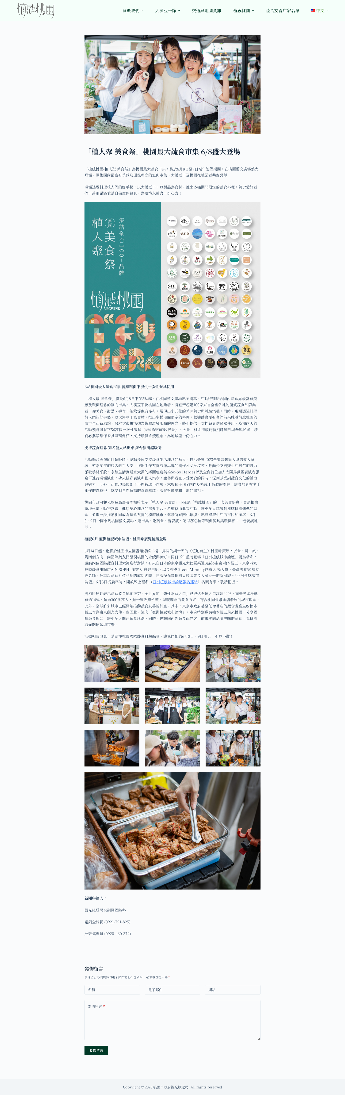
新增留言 (96, 1006)
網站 (211, 989)
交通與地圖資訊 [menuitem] (206, 10)
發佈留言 (96, 1050)
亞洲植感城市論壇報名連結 (175, 581)
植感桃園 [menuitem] (241, 10)
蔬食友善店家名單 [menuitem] (282, 10)
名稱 (91, 989)
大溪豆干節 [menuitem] (165, 10)
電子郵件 (155, 989)
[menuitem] (317, 10)
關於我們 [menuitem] (131, 10)
